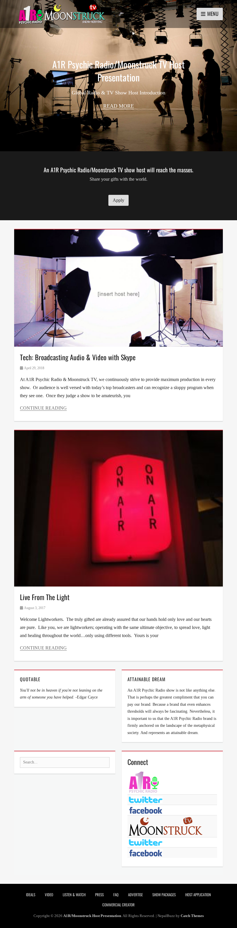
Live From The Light (44, 597)
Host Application (198, 894)
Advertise (135, 894)
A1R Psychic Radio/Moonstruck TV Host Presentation (118, 70)
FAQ (115, 894)
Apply (118, 200)
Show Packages (164, 894)
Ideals (30, 894)
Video (49, 894)
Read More (118, 106)
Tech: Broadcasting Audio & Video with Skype (78, 357)
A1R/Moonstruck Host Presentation (92, 916)
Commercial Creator (118, 905)
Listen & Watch (74, 894)
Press (99, 894)
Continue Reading (43, 408)
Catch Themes (192, 916)
